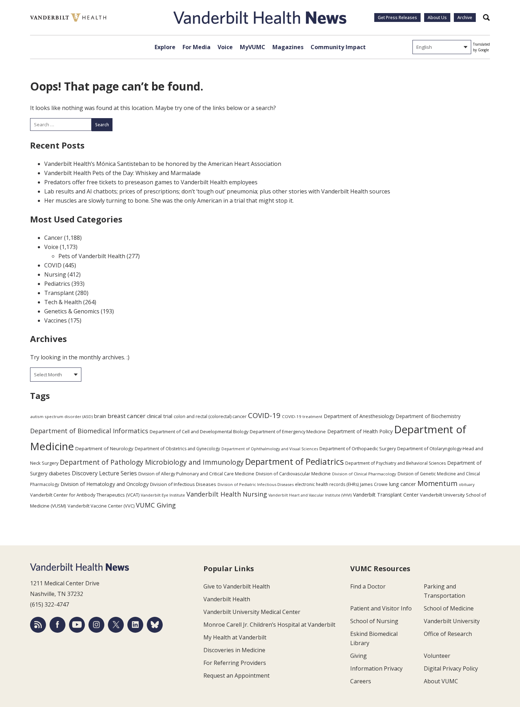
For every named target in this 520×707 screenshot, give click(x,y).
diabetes (59, 473)
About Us (437, 18)
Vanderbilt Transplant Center (385, 494)
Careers (360, 681)
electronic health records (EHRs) (327, 484)
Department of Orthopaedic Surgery (357, 448)
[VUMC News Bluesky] (155, 625)
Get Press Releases (397, 18)
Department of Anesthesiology (359, 416)
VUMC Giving (156, 504)
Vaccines (55, 320)
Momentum (437, 483)
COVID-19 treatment (302, 416)
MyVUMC (252, 47)
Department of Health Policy (360, 431)
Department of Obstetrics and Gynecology (177, 449)
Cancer (53, 238)
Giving (358, 656)
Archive (464, 18)
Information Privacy (376, 668)
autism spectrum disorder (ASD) (61, 416)
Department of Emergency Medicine (288, 431)
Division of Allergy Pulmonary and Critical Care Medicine (196, 474)
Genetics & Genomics (71, 311)
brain (100, 415)
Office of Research (448, 634)
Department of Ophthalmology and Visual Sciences (269, 448)
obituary (466, 484)
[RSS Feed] (38, 625)
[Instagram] (96, 625)
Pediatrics (57, 284)
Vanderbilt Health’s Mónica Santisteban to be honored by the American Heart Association (162, 164)
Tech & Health (63, 302)
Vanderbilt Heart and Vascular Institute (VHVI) (310, 495)
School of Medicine (449, 608)
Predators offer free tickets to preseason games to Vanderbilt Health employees (151, 182)
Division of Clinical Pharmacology (364, 473)
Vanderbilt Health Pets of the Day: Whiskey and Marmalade (122, 173)
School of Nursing (374, 621)
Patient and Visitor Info (381, 608)
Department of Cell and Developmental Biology (199, 431)
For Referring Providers (234, 663)
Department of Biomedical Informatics (89, 431)
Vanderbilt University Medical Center (251, 612)
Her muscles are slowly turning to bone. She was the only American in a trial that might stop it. (169, 200)
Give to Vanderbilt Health (236, 586)
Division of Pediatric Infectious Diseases (256, 484)
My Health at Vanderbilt (234, 637)
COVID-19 (264, 415)
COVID (53, 265)
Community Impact (338, 47)
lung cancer (402, 484)
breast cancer (126, 416)
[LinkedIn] (135, 625)
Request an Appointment (236, 675)
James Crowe (374, 484)
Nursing (55, 274)
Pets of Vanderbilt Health (91, 256)
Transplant (59, 293)
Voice (225, 47)
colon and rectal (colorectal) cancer (210, 416)
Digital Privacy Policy (451, 668)
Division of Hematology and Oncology (104, 484)
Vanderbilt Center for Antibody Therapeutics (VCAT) (84, 495)
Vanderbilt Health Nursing (226, 494)
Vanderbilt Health (226, 599)
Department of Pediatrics (294, 461)
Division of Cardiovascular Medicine (293, 473)
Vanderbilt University (452, 621)
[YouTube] (77, 625)
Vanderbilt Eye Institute (163, 495)
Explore (165, 47)
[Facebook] (57, 625)
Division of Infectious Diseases (183, 484)
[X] (116, 625)
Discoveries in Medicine (234, 650)
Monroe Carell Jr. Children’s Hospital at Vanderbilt (269, 624)
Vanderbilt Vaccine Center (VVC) (101, 506)
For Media (196, 47)
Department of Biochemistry (428, 416)
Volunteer (437, 656)
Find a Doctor (368, 586)
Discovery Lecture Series (104, 473)
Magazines (288, 47)
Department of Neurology (104, 448)
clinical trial (159, 416)
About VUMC (441, 681)
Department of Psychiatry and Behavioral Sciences (395, 463)
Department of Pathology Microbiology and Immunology (152, 462)
